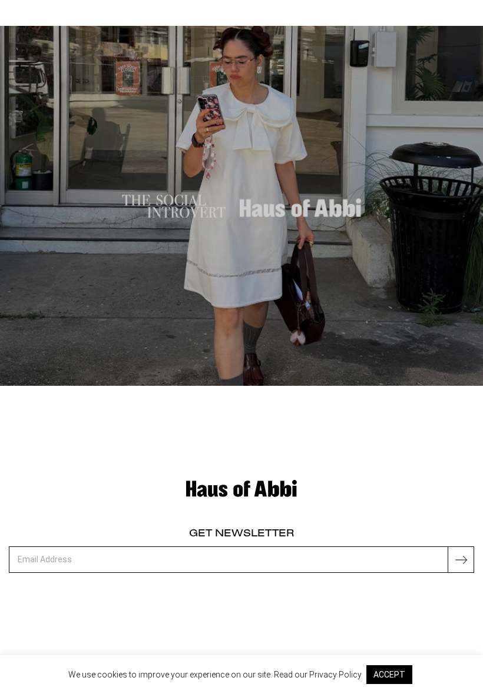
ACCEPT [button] (389, 674)
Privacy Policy (335, 674)
